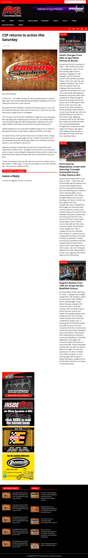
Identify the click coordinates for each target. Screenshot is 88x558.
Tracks (20, 21)
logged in (14, 180)
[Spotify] (86, 29)
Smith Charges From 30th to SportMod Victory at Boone (70, 58)
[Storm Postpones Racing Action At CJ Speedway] (35, 546)
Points (55, 21)
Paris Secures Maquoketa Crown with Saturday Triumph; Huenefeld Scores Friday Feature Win (72, 169)
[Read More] (71, 136)
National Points (11, 488)
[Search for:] (75, 2)
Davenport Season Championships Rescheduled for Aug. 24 (49, 520)
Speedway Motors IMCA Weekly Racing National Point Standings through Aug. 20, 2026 (20, 495)
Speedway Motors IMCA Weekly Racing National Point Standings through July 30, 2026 (20, 532)
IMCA (3, 21)
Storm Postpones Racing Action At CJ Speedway (49, 544)
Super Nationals (8, 25)
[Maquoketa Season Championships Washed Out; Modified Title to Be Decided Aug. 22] (35, 509)
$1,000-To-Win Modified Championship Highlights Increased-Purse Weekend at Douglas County (49, 496)
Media (21, 25)
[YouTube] (82, 29)
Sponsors (44, 21)
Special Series (33, 21)
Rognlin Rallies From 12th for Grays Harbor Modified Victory (71, 285)
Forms (74, 21)
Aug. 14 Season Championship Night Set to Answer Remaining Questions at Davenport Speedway (49, 533)
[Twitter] (73, 29)
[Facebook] (69, 29)
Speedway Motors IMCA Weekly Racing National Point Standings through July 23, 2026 (20, 544)
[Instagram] (78, 29)
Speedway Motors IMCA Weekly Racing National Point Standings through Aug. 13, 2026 (20, 507)
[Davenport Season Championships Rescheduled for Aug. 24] (35, 521)
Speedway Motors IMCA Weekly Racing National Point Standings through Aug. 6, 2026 (20, 519)
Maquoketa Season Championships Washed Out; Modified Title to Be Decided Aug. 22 (49, 509)
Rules (65, 21)
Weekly (7, 46)
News (12, 21)
